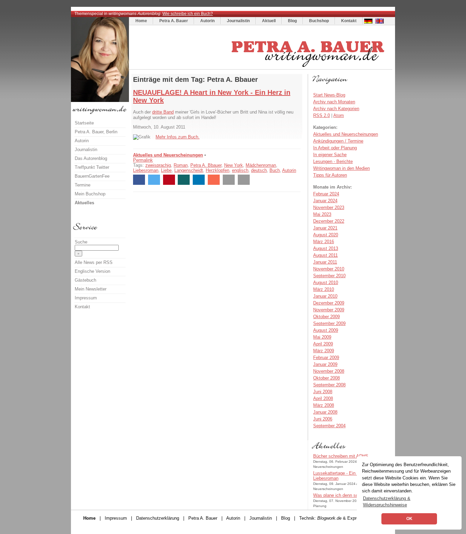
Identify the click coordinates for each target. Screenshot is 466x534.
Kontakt (348, 21)
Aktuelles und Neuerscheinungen (168, 155)
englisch (240, 170)
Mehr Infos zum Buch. (178, 136)
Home (141, 21)
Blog (292, 21)
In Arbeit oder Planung (335, 147)
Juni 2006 (322, 418)
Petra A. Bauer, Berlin (96, 131)
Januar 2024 (325, 200)
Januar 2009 (325, 364)
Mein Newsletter (90, 289)
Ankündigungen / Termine (338, 141)
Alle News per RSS (94, 262)
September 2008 (329, 384)
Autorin (207, 21)
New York (233, 165)
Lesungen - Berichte (333, 161)
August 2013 (325, 248)
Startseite (84, 122)
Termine (82, 185)
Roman (181, 165)
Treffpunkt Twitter (92, 167)
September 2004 (329, 425)
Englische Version (92, 271)
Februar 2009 (326, 357)
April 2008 (323, 398)
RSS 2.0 (321, 115)
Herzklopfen (217, 170)
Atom (338, 115)
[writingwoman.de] (261, 67)
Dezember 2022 (328, 221)
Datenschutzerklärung (157, 518)
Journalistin (238, 21)
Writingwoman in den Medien (341, 168)
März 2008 (323, 405)
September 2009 (329, 323)
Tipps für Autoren (330, 175)
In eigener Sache (330, 154)
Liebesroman (145, 170)
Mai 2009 (322, 337)
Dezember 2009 (328, 303)
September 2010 (329, 275)
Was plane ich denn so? (337, 495)
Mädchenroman (261, 165)
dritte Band (163, 112)
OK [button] (409, 519)
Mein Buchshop (90, 193)
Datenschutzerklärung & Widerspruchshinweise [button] (386, 501)
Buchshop (319, 21)
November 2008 (328, 371)
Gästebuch (85, 280)
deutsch (259, 170)
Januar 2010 (325, 296)
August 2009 (325, 330)
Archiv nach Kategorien (336, 108)
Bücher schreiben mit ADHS (340, 456)
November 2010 (328, 268)
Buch (275, 170)
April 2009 (323, 343)
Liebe (166, 170)
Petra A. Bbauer (205, 165)
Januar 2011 (325, 262)
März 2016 (323, 241)
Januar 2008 (325, 412)
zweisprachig (158, 165)
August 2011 (325, 255)
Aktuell (269, 21)
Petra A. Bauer (173, 21)
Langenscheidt (188, 170)
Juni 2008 (322, 391)
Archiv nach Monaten (334, 101)
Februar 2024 (326, 193)
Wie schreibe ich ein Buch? (187, 14)
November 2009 (328, 309)
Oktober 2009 (326, 316)
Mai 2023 (322, 214)
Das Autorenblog (91, 158)
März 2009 (323, 350)
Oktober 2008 (326, 378)
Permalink (143, 160)
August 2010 (325, 282)
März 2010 (323, 289)
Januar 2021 (325, 228)
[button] (139, 180)
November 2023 (328, 207)
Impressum (86, 297)
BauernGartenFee (92, 176)
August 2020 (325, 234)
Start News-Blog (329, 95)
